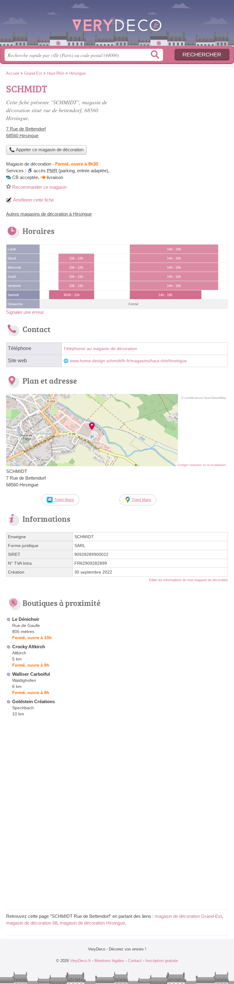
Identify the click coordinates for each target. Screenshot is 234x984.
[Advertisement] (177, 123)
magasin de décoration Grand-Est (188, 916)
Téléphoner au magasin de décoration (100, 348)
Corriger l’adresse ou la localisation (201, 465)
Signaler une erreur (25, 312)
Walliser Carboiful (31, 674)
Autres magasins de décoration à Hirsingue (49, 213)
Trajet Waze (64, 500)
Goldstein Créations (33, 701)
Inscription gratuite (161, 960)
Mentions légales (109, 960)
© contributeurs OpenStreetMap (203, 397)
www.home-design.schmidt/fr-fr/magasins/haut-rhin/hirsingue (128, 361)
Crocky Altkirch (28, 646)
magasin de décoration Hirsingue (92, 922)
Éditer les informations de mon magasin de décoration (188, 580)
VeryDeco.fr (117, 25)
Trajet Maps (141, 500)
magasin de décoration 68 (31, 922)
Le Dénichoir (25, 619)
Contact (135, 960)
